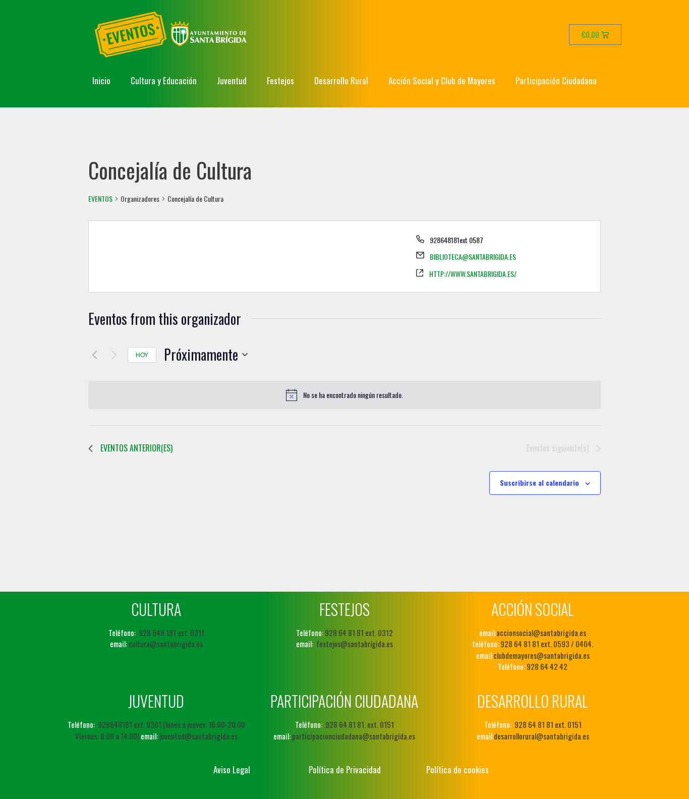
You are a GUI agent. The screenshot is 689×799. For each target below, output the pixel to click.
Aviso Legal (231, 769)
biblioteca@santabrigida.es (473, 256)
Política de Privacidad (345, 769)
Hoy (142, 354)
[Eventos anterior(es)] (94, 355)
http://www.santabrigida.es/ (472, 273)
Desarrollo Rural (341, 80)
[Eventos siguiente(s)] (114, 355)
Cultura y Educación (164, 80)
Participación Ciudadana (556, 80)
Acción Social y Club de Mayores (441, 80)
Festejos (280, 80)
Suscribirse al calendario (539, 482)
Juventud (232, 80)
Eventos (100, 199)
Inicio (101, 80)
